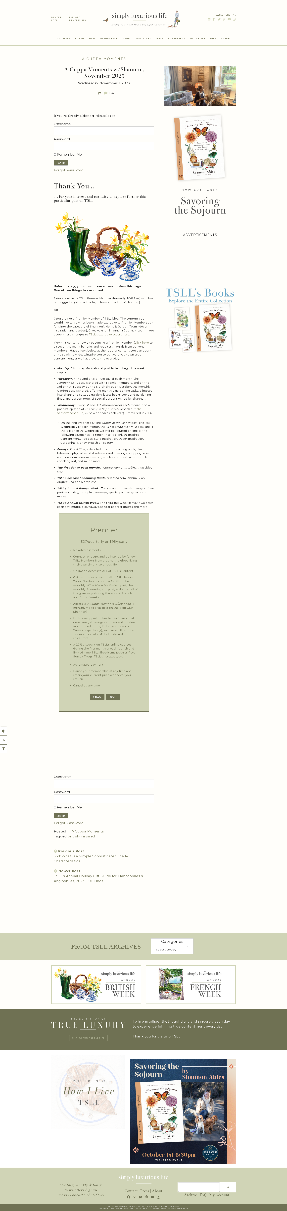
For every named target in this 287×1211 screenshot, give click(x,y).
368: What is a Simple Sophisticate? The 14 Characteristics (91, 856)
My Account (219, 1194)
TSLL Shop (95, 1194)
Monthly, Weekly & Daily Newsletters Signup (80, 1187)
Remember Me (69, 154)
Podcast (76, 1194)
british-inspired (81, 836)
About (157, 1190)
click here (142, 342)
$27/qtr (97, 697)
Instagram (234, 19)
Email (209, 19)
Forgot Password (69, 170)
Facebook (214, 19)
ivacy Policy (183, 1208)
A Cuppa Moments (104, 59)
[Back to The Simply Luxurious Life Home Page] (139, 18)
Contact (131, 1190)
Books (62, 1194)
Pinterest (224, 19)
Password (62, 139)
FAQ (203, 1194)
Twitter (219, 19)
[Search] (228, 1187)
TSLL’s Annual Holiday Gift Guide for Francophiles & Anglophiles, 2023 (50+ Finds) (98, 876)
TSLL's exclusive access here (109, 334)
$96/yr (113, 697)
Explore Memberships (77, 18)
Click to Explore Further (88, 1038)
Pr (176, 1208)
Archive (190, 1194)
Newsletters (222, 15)
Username (62, 124)
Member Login (56, 18)
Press (144, 1190)
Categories (172, 941)
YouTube (229, 19)
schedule (76, 413)
